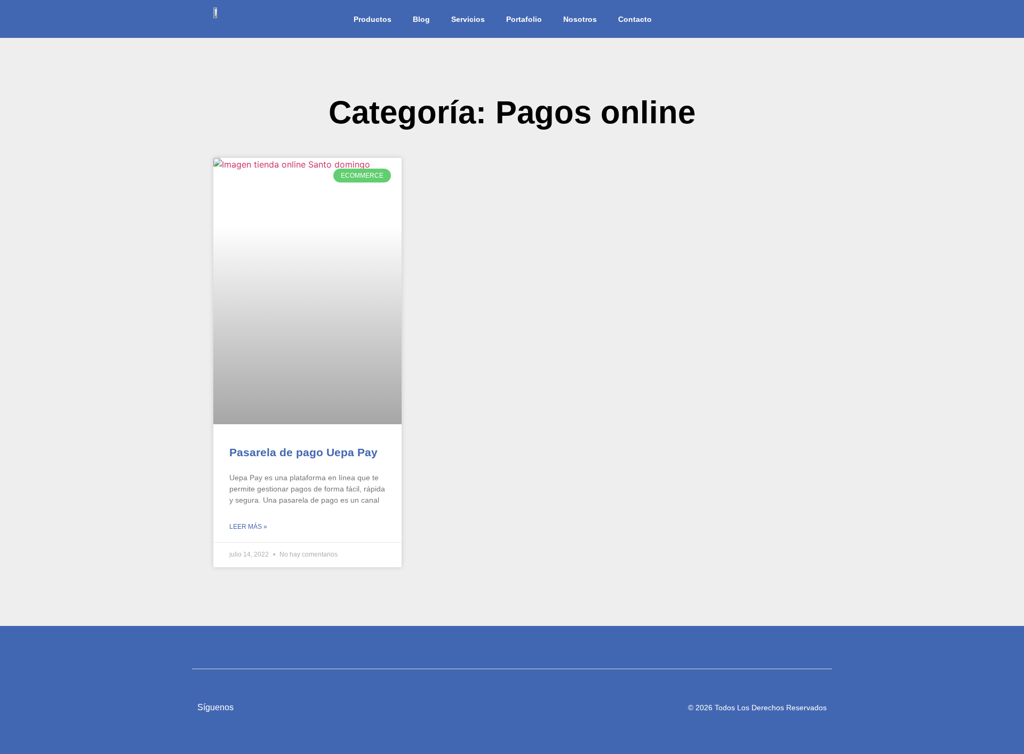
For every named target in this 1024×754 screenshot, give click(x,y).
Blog (421, 19)
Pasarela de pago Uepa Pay (303, 452)
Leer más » (248, 526)
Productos (372, 19)
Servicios (468, 19)
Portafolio (524, 19)
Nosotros (580, 19)
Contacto (635, 19)
